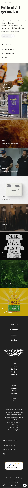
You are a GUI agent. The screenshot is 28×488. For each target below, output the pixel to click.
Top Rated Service (12, 466)
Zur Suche (6, 36)
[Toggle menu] (25, 485)
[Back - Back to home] (3, 485)
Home (2, 2)
